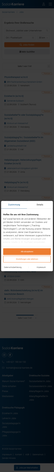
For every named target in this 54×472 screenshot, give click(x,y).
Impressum (41, 267)
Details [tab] (40, 204)
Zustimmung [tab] (14, 204)
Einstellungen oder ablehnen (27, 259)
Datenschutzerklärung (12, 267)
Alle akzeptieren (27, 252)
